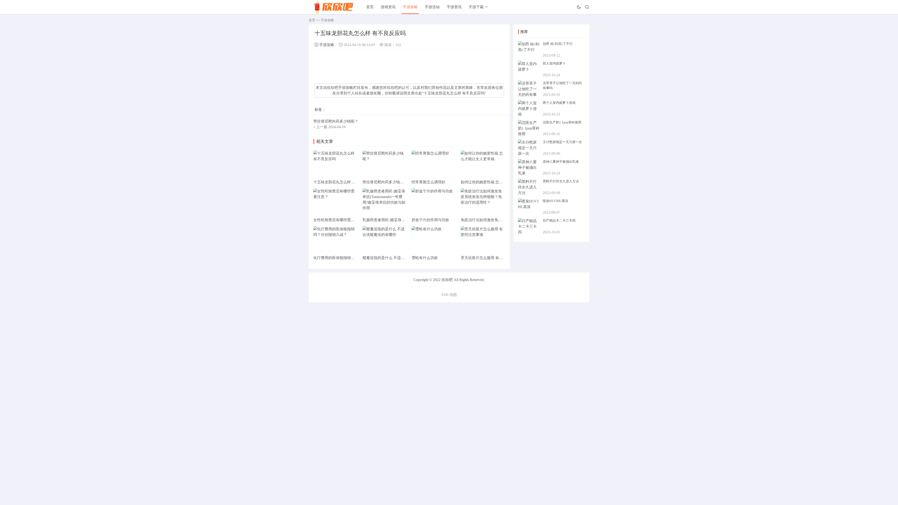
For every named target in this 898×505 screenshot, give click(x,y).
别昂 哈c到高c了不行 (558, 44)
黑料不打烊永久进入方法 (561, 181)
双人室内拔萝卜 (554, 63)
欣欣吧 (392, 88)
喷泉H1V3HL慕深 (555, 201)
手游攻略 (410, 7)
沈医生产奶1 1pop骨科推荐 (562, 122)
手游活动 (432, 7)
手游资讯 (454, 7)
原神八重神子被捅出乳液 (561, 161)
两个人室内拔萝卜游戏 (559, 103)
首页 (370, 7)
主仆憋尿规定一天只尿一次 (562, 142)
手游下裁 (476, 7)
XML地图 (449, 295)
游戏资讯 (388, 7)
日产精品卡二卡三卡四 (559, 220)
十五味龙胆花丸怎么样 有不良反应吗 (454, 93)
